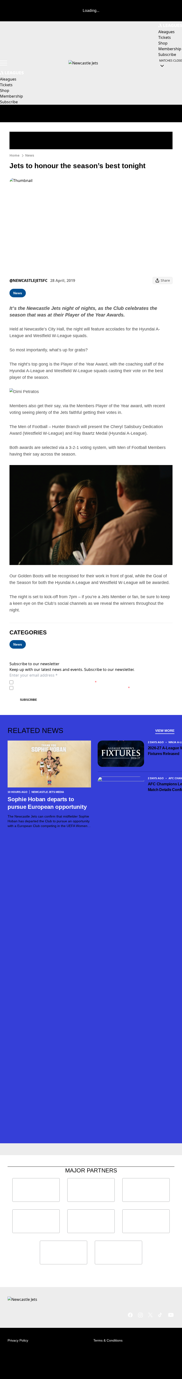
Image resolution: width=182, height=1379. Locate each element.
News (29, 155)
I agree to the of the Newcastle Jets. (56, 682)
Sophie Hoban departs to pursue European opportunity (47, 803)
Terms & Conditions (108, 1340)
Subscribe (28, 699)
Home (14, 155)
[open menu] (3, 63)
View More (164, 730)
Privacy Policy (48, 682)
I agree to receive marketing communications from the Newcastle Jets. (72, 688)
